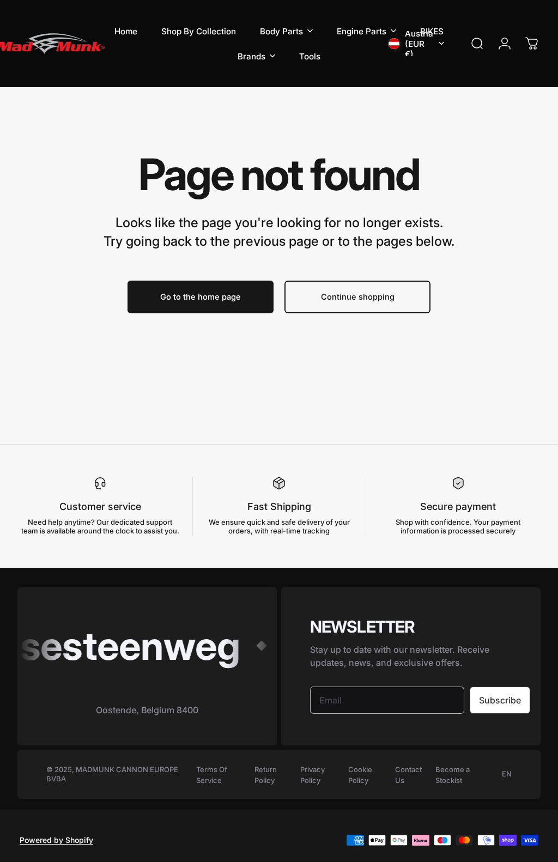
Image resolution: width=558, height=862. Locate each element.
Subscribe (500, 700)
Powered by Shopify (56, 840)
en (507, 773)
